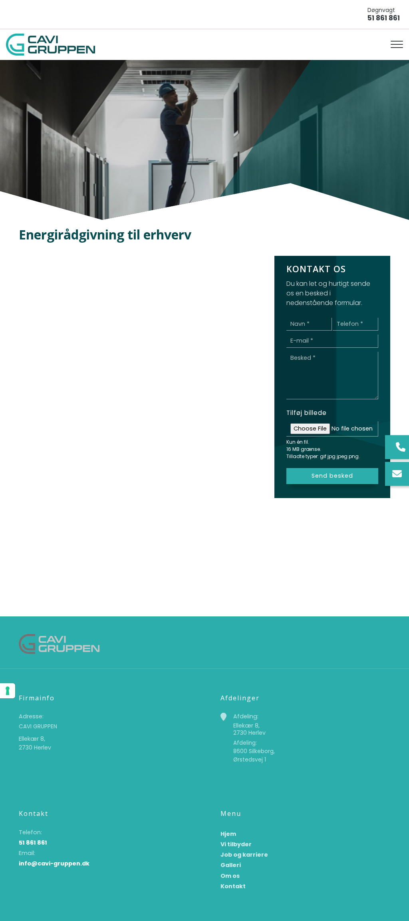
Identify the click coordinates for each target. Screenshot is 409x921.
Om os (230, 876)
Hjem (228, 834)
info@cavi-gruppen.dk (54, 863)
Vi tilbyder (236, 844)
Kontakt (233, 886)
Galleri (230, 865)
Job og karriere (244, 854)
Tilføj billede (306, 413)
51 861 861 (383, 18)
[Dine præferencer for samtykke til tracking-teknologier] (7, 690)
